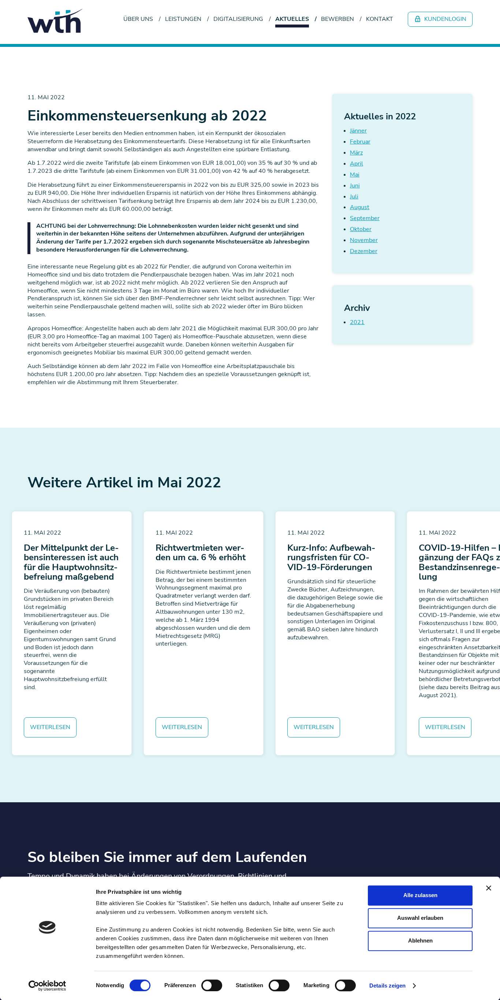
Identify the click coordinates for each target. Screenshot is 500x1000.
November (364, 240)
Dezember (363, 251)
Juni (355, 186)
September (365, 218)
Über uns (138, 19)
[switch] (211, 985)
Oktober (361, 229)
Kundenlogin (444, 19)
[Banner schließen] (488, 888)
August (359, 207)
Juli (354, 197)
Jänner (358, 131)
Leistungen (183, 19)
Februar (360, 142)
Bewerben (337, 19)
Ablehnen (420, 940)
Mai (354, 175)
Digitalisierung (238, 19)
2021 (357, 322)
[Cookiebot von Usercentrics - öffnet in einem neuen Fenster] (47, 985)
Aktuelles (292, 19)
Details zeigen (387, 985)
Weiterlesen (50, 727)
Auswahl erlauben (420, 918)
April (356, 164)
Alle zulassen (420, 895)
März (356, 153)
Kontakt (379, 19)
